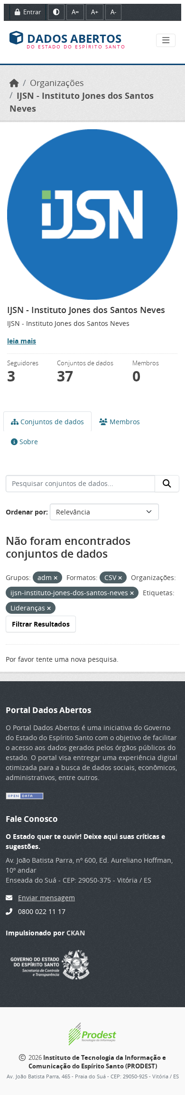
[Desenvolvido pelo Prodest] (92, 1033)
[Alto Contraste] (56, 12)
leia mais (21, 340)
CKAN (75, 932)
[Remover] (55, 577)
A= (75, 12)
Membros (124, 421)
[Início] (14, 82)
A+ (94, 12)
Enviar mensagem (46, 897)
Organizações (57, 82)
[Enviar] (167, 483)
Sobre (28, 441)
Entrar (31, 12)
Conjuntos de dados (51, 421)
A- (113, 12)
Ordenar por (26, 511)
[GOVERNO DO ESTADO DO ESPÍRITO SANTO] (50, 963)
